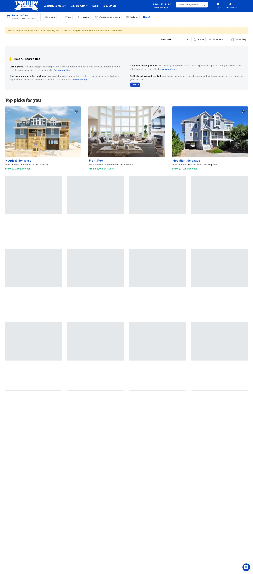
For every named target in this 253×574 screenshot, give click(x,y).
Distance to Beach (109, 17)
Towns (85, 17)
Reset (146, 17)
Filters (134, 17)
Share (200, 39)
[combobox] (192, 4)
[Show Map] (238, 39)
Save (219, 39)
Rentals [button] (54, 6)
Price (68, 17)
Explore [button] (78, 6)
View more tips (62, 70)
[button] (231, 5)
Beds (52, 17)
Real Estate (109, 6)
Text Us (135, 84)
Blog (95, 6)
